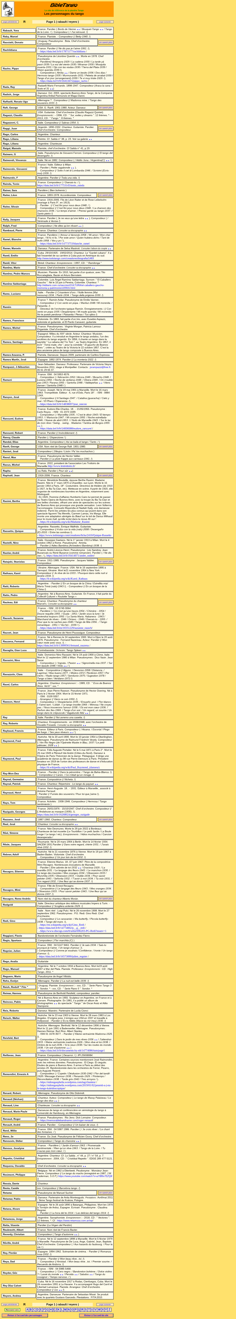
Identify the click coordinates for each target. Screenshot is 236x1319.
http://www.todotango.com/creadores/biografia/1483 (65, 258)
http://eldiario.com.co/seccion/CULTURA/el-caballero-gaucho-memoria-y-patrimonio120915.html (70, 286)
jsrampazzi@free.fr (100, 367)
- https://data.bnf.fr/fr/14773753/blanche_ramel (64, 243)
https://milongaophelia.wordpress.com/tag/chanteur (68, 1082)
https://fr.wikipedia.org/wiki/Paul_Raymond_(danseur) (70, 767)
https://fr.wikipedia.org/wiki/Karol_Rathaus (63, 578)
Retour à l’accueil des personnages (24, 1315)
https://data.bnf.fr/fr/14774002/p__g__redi (62, 927)
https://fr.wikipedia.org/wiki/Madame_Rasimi (64, 521)
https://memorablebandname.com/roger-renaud (66, 1120)
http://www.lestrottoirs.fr (61, 466)
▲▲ (78, 29)
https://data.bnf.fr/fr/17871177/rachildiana (62, 51)
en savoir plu (105, 42)
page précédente (10, 22)
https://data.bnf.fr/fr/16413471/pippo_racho (63, 81)
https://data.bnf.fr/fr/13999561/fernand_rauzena (63, 645)
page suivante (105, 22)
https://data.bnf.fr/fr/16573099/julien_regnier (63, 956)
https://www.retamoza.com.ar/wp (75, 1220)
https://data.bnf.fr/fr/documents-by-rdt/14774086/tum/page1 (72, 1050)
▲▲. (97, 784)
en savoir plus (105, 819)
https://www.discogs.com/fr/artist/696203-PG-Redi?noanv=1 (73, 930)
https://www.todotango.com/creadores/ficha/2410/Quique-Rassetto (75, 535)
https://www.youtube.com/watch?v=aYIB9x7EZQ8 (85, 1176)
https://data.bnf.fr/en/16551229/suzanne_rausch (66, 627)
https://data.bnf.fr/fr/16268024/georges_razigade (63, 814)
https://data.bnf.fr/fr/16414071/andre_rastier (70, 555)
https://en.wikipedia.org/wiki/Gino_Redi (62, 924)
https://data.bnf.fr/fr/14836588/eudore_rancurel (66, 428)
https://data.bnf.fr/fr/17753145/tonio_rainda (60, 185)
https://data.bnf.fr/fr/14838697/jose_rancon (63, 404)
